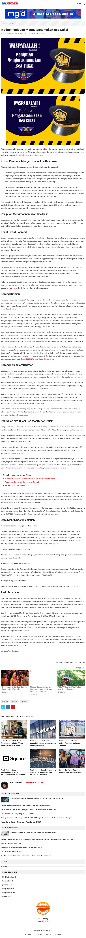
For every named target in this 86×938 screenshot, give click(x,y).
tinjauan (24, 701)
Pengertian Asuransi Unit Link (11, 852)
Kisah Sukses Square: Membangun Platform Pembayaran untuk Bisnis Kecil (13, 772)
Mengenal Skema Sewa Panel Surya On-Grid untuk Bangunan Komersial (25, 805)
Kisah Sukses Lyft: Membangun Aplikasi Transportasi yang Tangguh (71, 743)
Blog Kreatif (6, 897)
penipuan (14, 701)
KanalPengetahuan (13, 33)
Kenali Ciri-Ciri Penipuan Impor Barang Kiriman (38, 359)
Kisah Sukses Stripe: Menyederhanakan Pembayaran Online (21, 848)
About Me (27, 934)
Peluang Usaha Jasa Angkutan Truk (17, 485)
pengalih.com (7, 885)
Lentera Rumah (7, 881)
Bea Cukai (47, 149)
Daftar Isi (58, 934)
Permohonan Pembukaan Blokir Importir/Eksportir (22, 482)
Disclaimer (38, 934)
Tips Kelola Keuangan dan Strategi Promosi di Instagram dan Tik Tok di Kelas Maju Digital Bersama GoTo (38, 839)
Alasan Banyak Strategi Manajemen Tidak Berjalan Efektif (21, 822)
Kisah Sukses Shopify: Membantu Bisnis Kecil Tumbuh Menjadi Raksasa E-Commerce (43, 772)
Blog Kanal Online (8, 893)
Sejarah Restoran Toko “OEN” (11, 843)
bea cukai (5, 701)
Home (5, 23)
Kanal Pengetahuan (45, 931)
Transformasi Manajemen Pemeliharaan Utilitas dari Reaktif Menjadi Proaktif (37, 798)
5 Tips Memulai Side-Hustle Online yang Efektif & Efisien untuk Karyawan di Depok (12, 743)
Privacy (48, 934)
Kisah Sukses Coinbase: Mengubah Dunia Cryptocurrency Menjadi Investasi (43, 743)
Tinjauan (11, 23)
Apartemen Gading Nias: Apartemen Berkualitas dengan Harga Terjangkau (30, 479)
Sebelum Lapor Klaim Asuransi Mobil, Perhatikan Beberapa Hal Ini (33, 832)
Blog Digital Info (8, 889)
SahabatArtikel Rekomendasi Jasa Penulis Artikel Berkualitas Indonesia (26, 856)
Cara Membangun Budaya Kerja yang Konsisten (17, 814)
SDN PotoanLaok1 (9, 877)
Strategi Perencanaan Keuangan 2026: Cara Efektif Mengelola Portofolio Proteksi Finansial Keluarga (36, 818)
